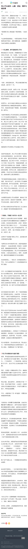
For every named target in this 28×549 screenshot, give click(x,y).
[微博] (6, 523)
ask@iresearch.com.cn (8, 543)
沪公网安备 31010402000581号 (7, 546)
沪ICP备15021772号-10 (19, 546)
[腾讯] (9, 523)
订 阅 (23, 538)
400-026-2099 (6, 541)
